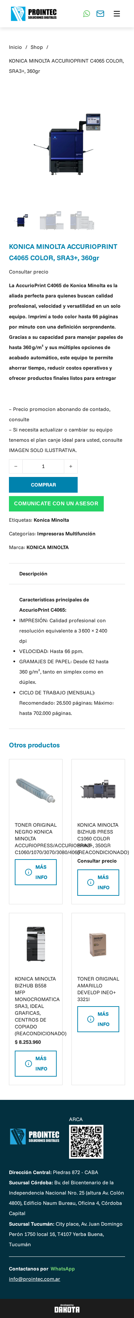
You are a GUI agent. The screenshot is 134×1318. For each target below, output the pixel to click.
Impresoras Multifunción (66, 533)
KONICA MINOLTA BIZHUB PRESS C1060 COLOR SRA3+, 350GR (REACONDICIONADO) (103, 838)
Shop (37, 47)
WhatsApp (63, 1268)
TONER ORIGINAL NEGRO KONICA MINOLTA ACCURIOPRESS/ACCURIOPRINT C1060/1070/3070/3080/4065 (53, 838)
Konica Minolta (51, 520)
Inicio (15, 47)
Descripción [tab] (33, 573)
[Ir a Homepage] (34, 1136)
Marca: (39, 547)
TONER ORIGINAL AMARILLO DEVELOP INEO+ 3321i (98, 988)
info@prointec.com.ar (34, 1279)
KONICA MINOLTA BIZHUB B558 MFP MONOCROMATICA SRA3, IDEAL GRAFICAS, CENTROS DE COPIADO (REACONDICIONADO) (40, 1006)
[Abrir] (117, 14)
